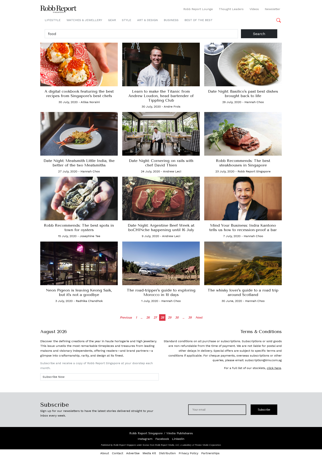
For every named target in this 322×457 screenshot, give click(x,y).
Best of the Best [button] (198, 20)
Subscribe (264, 409)
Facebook (162, 439)
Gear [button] (112, 20)
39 (190, 317)
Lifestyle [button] (53, 20)
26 (148, 317)
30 (177, 317)
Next (198, 317)
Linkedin (178, 439)
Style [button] (126, 20)
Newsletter (272, 9)
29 (169, 317)
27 (155, 317)
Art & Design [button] (147, 20)
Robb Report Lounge (198, 9)
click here (274, 368)
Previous (126, 317)
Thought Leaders (231, 9)
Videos (254, 9)
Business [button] (171, 20)
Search (259, 33)
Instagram (145, 439)
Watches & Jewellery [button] (84, 20)
